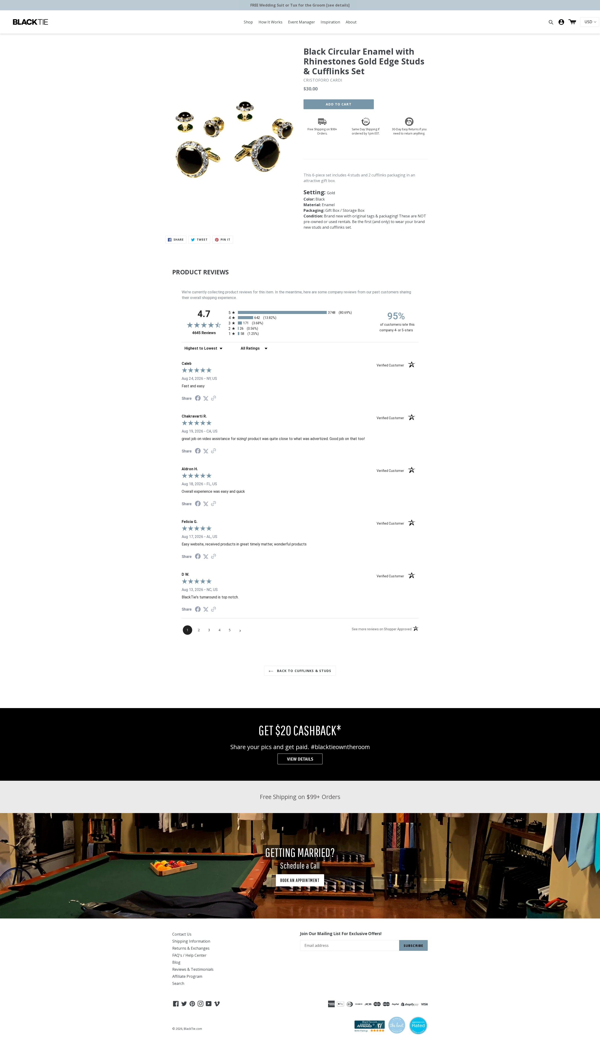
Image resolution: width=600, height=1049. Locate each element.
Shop (248, 22)
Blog (176, 962)
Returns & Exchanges (191, 948)
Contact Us (181, 934)
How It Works (270, 22)
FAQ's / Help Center (189, 955)
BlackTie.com (193, 1029)
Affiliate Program (187, 976)
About (351, 22)
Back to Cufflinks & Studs (303, 670)
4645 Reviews (209, 333)
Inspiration (330, 22)
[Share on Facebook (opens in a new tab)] (198, 398)
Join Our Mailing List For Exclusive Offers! (341, 933)
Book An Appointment (299, 880)
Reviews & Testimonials (193, 969)
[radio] (300, 312)
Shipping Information (191, 941)
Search (178, 983)
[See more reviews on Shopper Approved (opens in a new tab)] (213, 398)
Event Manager (301, 22)
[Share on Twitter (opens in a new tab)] (206, 398)
